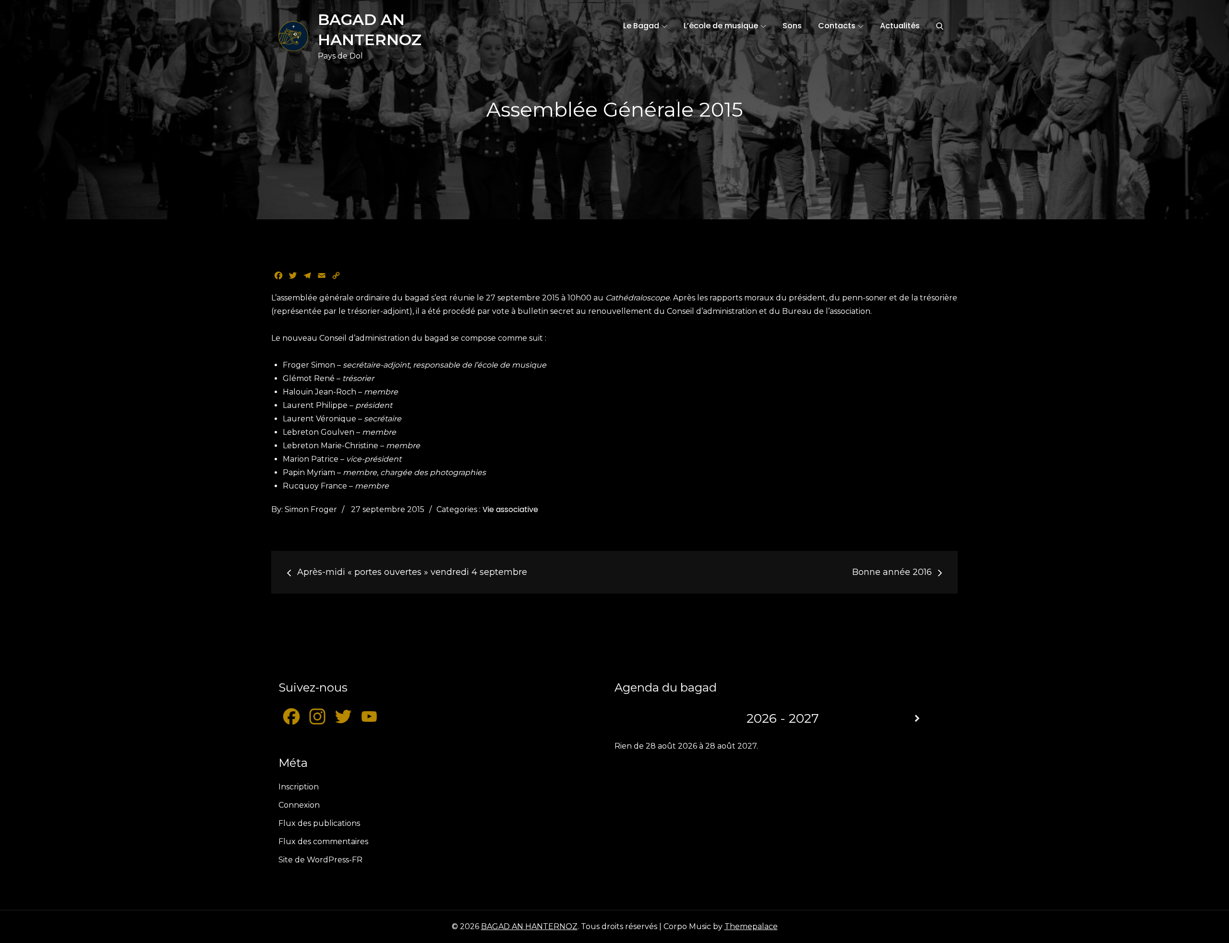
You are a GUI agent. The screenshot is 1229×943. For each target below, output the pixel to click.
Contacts (836, 25)
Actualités (900, 25)
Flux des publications (319, 823)
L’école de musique (721, 25)
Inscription (298, 786)
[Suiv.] (917, 719)
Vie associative (510, 509)
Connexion (299, 805)
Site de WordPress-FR (320, 859)
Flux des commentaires (323, 841)
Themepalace (751, 926)
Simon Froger (311, 509)
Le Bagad (641, 25)
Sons (792, 25)
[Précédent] (648, 719)
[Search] (939, 25)
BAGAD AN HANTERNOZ (529, 926)
